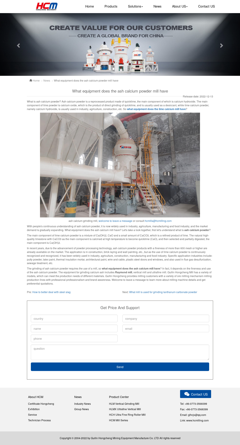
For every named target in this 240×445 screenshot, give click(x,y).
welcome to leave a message (115, 221)
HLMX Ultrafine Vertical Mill (125, 409)
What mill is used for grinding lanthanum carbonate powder (163, 292)
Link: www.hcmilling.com (194, 420)
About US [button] (179, 6)
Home (89, 6)
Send (120, 367)
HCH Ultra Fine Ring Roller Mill (127, 415)
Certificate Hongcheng (41, 404)
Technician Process (39, 420)
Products (110, 6)
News (157, 6)
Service (32, 415)
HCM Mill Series (118, 420)
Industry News (82, 404)
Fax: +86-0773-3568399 (194, 409)
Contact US (206, 6)
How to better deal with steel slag (51, 292)
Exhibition (34, 409)
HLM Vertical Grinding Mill (124, 404)
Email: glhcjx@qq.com (193, 415)
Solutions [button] (134, 6)
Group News (81, 409)
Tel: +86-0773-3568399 (193, 404)
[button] (18, 44)
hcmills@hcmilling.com (158, 221)
